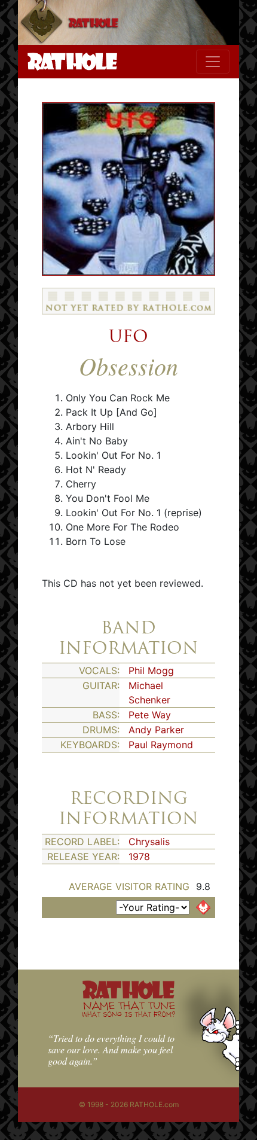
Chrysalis (149, 842)
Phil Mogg (151, 670)
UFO (128, 336)
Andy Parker (156, 730)
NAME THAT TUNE (128, 1008)
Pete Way (149, 715)
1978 (139, 856)
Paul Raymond (160, 745)
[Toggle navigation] (213, 62)
